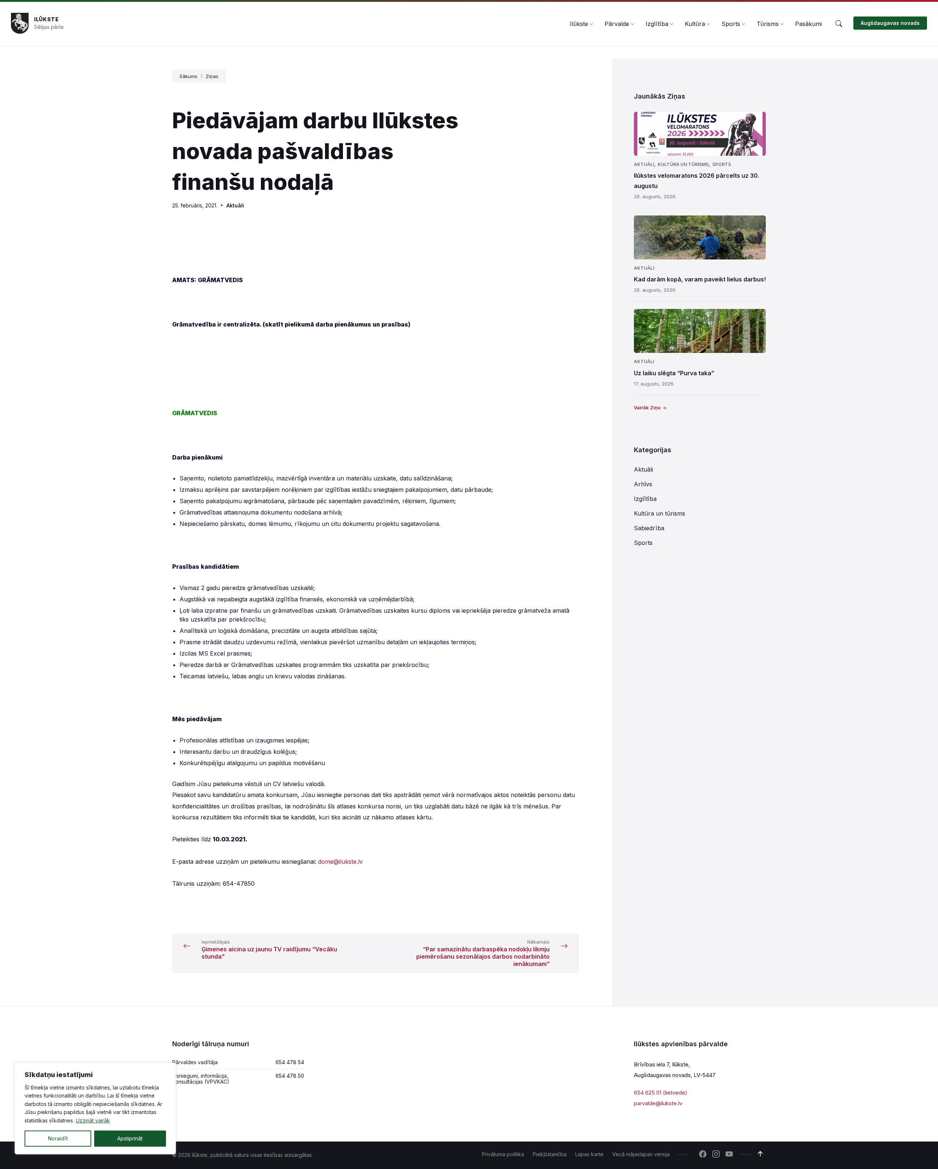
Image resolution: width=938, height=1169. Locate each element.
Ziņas (212, 76)
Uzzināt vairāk (93, 1120)
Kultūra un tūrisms (683, 164)
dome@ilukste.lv (340, 861)
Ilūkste (46, 19)
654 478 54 (290, 1062)
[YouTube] (729, 1154)
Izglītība (645, 498)
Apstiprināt (130, 1138)
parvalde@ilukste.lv (658, 1103)
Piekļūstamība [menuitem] (549, 1154)
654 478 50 (290, 1076)
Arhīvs (643, 484)
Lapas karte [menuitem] (589, 1154)
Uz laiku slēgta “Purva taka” (674, 373)
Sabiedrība (649, 528)
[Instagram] (716, 1154)
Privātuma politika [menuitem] (503, 1154)
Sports (721, 164)
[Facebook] (702, 1154)
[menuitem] (579, 23)
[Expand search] (838, 23)
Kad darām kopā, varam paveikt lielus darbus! (700, 279)
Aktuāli (235, 205)
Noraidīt (58, 1138)
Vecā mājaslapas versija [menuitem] (641, 1154)
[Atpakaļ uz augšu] (760, 1153)
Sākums (188, 76)
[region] (95, 1108)
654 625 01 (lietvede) (660, 1092)
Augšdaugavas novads (890, 23)
